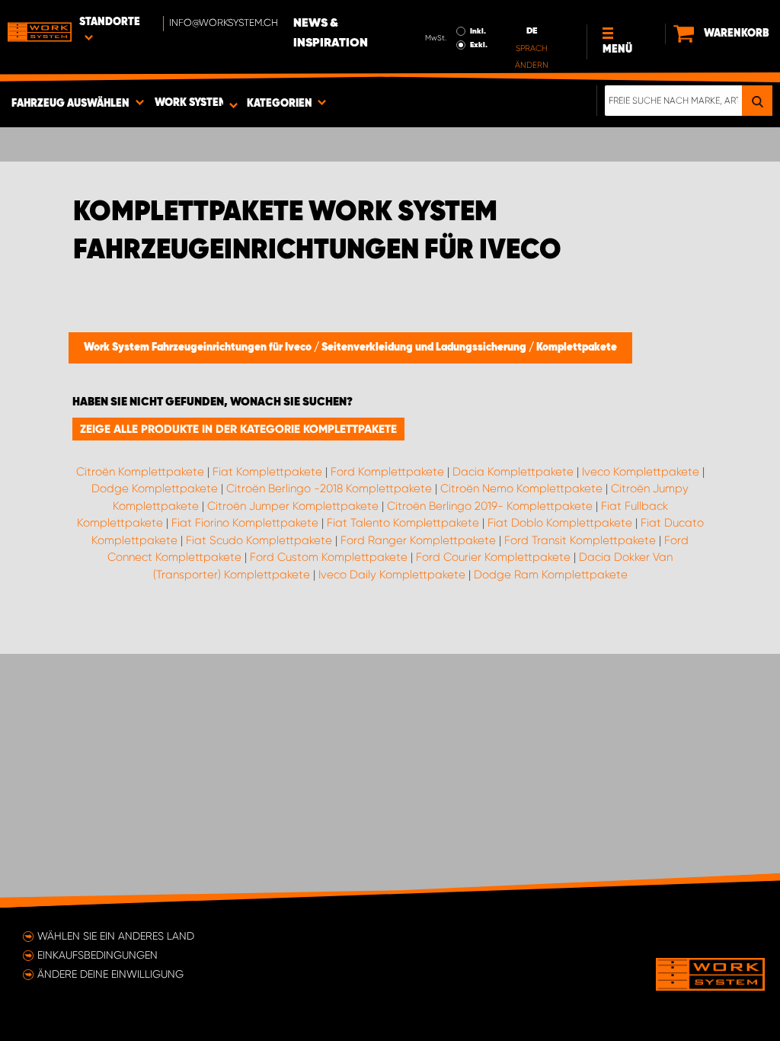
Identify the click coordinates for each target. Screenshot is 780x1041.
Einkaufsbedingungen (97, 955)
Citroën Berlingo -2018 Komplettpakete (329, 488)
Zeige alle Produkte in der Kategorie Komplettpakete (238, 429)
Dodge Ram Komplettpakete (551, 574)
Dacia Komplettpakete (513, 472)
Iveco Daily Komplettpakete (391, 574)
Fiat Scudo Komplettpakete (259, 540)
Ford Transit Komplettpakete (580, 540)
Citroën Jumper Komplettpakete (293, 506)
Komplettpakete (576, 347)
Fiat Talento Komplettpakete (403, 523)
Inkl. (478, 31)
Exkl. (479, 45)
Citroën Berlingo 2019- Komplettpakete (490, 506)
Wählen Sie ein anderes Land (115, 936)
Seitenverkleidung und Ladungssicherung (425, 347)
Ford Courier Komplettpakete (493, 557)
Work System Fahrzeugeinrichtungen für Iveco (199, 347)
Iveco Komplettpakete (640, 472)
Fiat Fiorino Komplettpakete (244, 523)
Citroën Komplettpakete (140, 472)
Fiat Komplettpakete (267, 472)
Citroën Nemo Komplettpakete (521, 488)
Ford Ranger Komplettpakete (418, 540)
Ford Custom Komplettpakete (329, 557)
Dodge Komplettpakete (154, 488)
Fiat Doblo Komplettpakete (560, 523)
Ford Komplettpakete (387, 472)
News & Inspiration (330, 34)
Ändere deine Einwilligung (110, 974)
